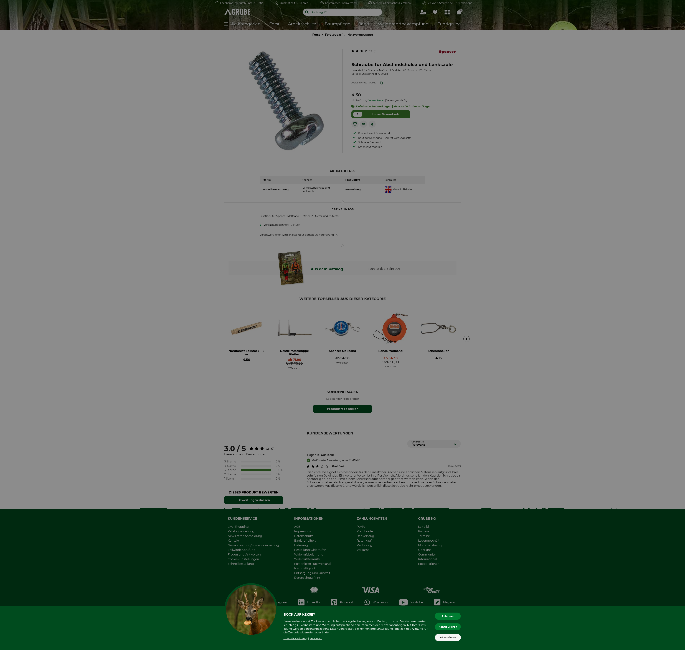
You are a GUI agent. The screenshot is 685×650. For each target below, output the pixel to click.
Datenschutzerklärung (295, 638)
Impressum (316, 638)
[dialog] (342, 325)
